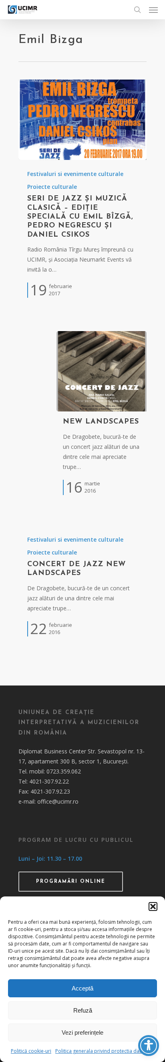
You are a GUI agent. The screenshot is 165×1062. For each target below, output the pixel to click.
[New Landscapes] (101, 371)
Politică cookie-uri (31, 1051)
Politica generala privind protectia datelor (102, 1051)
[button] (153, 906)
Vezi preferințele (82, 1032)
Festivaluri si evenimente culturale (75, 174)
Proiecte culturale (52, 186)
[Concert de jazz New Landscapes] (82, 586)
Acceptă (82, 988)
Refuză (82, 1010)
